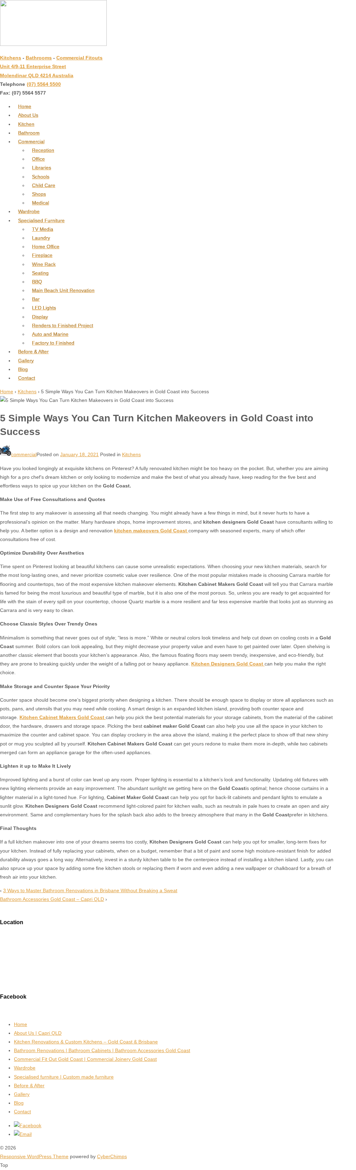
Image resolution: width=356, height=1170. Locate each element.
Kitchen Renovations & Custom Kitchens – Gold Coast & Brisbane (86, 1041)
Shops (39, 194)
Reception (43, 150)
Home (24, 106)
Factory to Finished (53, 343)
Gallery (26, 360)
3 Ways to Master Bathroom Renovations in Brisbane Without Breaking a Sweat (90, 890)
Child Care (43, 185)
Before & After (33, 351)
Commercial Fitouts (79, 57)
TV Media (42, 229)
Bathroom (29, 133)
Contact (26, 378)
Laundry (41, 238)
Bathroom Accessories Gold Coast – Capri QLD (52, 899)
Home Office (45, 246)
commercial (24, 454)
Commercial (31, 141)
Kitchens (10, 57)
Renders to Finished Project (62, 325)
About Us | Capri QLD (38, 1033)
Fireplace (42, 255)
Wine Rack (44, 264)
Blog (23, 369)
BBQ (37, 281)
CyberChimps (112, 1156)
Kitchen (26, 124)
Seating (40, 273)
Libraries (41, 167)
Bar (36, 299)
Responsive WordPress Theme (34, 1156)
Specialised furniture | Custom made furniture (64, 1077)
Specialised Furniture (41, 220)
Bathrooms (39, 57)
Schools (40, 176)
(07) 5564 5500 (44, 84)
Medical (40, 202)
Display (40, 317)
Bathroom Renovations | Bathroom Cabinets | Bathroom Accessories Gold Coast (102, 1050)
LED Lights (44, 307)
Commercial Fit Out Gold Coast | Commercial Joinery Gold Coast (85, 1059)
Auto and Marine (50, 334)
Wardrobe (29, 211)
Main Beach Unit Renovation (63, 290)
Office (38, 159)
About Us (28, 115)
